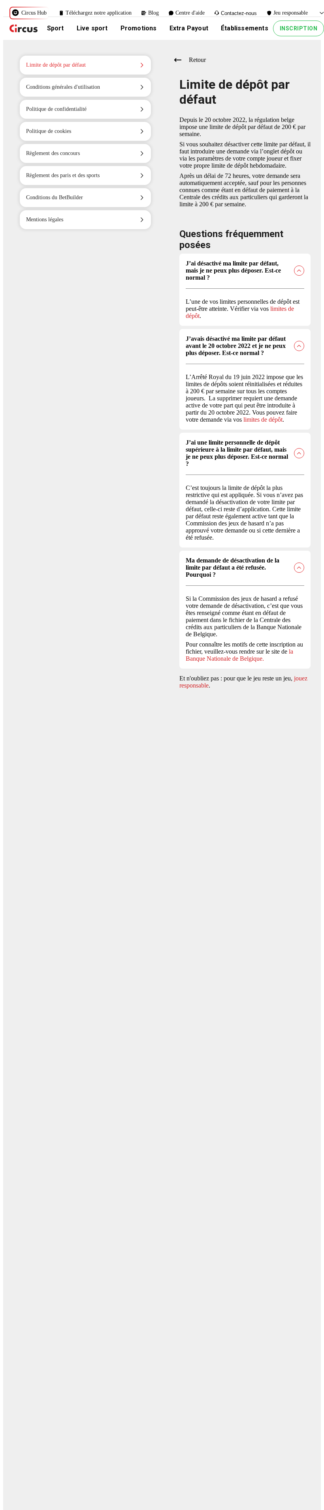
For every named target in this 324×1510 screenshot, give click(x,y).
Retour (197, 59)
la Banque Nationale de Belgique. (239, 655)
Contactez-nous (239, 13)
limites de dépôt (263, 419)
